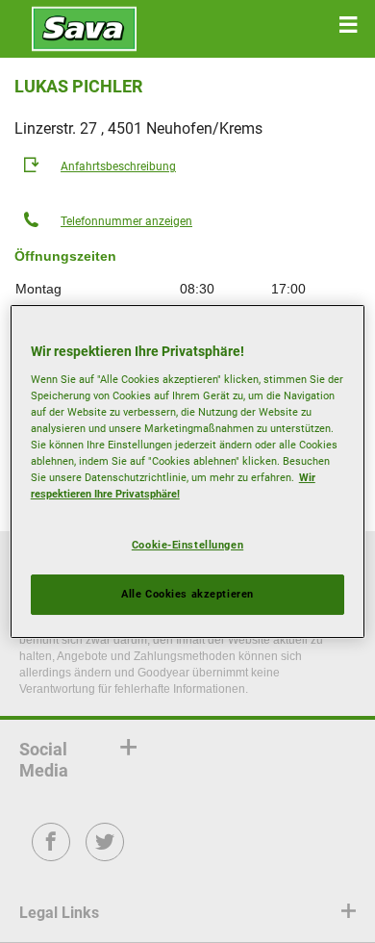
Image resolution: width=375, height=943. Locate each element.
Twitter (105, 855)
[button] (348, 25)
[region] (188, 471)
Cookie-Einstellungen (187, 544)
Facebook (51, 855)
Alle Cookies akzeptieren (187, 593)
